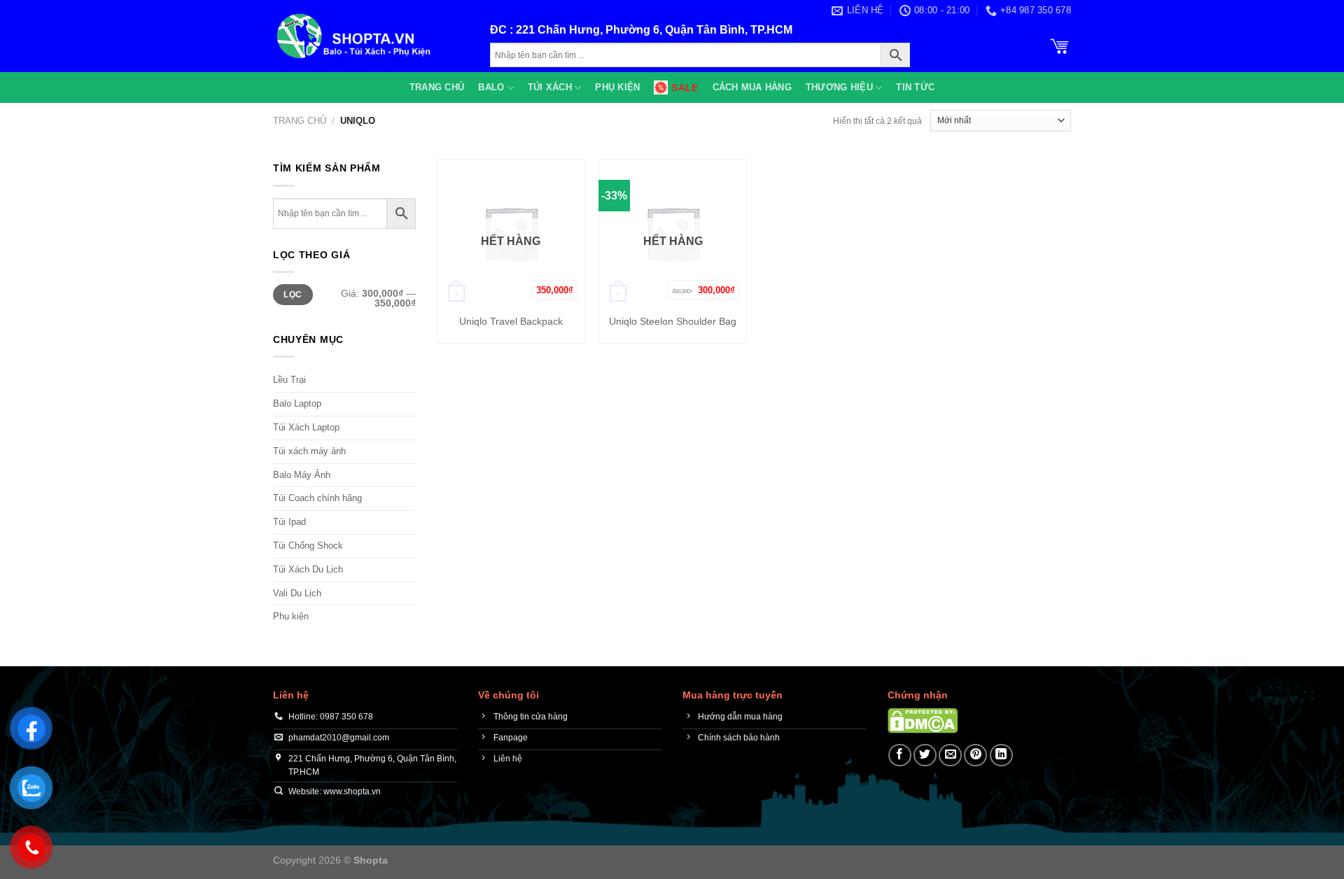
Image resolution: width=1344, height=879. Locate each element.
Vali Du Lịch (297, 593)
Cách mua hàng (752, 87)
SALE (684, 87)
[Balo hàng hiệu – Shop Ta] (371, 36)
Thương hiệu (839, 87)
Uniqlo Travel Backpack (511, 321)
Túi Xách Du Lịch (308, 569)
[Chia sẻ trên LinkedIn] (1001, 755)
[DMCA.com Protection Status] (923, 720)
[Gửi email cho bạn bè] (950, 755)
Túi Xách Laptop (306, 427)
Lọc (293, 295)
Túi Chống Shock (308, 545)
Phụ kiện (617, 87)
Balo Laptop (297, 403)
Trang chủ (437, 87)
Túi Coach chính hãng (317, 498)
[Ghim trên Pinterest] (975, 755)
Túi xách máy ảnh (309, 451)
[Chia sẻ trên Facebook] (899, 755)
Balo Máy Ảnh (301, 475)
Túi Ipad (289, 521)
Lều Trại (289, 379)
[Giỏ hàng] (1060, 45)
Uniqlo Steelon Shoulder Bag (672, 321)
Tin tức (915, 87)
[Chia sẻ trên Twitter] (925, 755)
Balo (491, 87)
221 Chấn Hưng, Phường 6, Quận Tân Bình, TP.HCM (654, 30)
